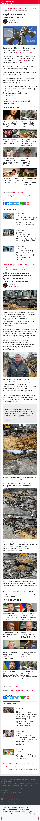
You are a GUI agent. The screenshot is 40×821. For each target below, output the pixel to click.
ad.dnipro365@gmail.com (10, 803)
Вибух (10, 196)
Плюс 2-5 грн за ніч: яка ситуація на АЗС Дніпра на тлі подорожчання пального (18, 765)
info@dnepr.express (11, 799)
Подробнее (29, 814)
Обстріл (31, 196)
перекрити (25, 594)
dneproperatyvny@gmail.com (11, 801)
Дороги (11, 690)
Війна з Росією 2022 (25, 8)
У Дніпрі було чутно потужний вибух (22, 769)
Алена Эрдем (14, 22)
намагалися (7, 101)
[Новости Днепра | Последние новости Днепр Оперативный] (7, 2)
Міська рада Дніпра (22, 690)
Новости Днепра (9, 8)
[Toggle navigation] (36, 2)
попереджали (23, 61)
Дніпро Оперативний (24, 52)
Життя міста (22, 265)
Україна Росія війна (20, 196)
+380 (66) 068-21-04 (8, 797)
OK (20, 818)
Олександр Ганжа (9, 89)
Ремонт (32, 690)
